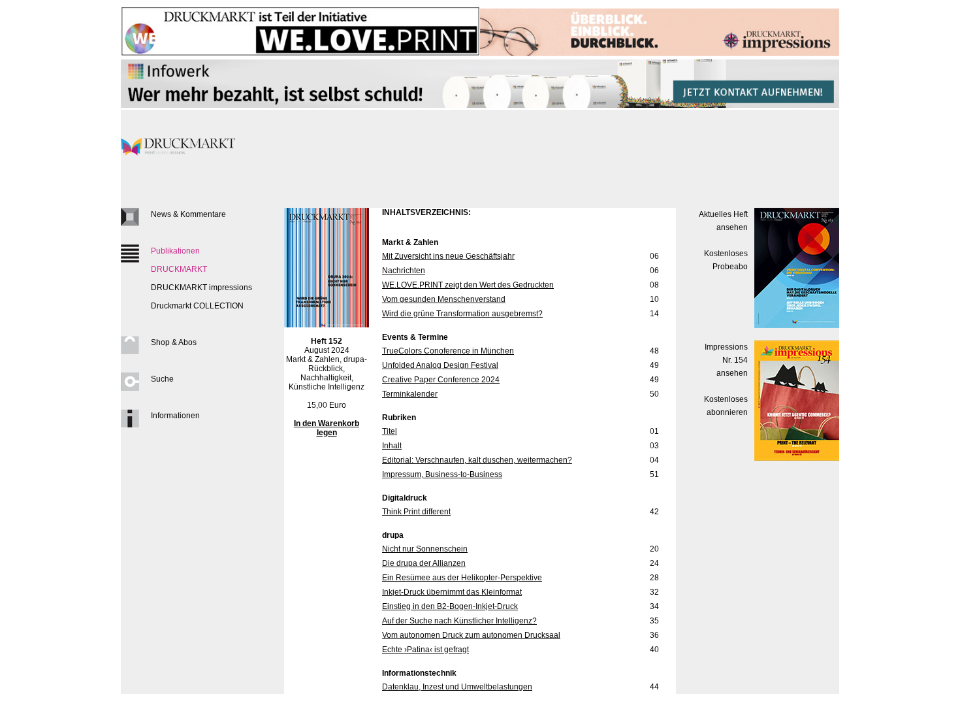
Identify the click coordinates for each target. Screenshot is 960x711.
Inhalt (392, 445)
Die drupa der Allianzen (424, 563)
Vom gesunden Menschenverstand (443, 299)
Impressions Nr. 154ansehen (726, 360)
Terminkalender (410, 394)
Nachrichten (403, 270)
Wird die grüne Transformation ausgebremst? (462, 313)
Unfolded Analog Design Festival (440, 365)
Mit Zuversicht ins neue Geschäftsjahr (448, 256)
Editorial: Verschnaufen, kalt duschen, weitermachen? (477, 460)
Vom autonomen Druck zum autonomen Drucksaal (471, 635)
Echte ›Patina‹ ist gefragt (425, 649)
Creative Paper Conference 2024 (441, 379)
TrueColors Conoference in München (448, 351)
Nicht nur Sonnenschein (425, 549)
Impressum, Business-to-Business (442, 474)
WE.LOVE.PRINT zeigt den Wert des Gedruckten (468, 284)
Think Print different (416, 511)
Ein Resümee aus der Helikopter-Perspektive (462, 577)
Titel (389, 431)
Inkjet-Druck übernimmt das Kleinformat (452, 592)
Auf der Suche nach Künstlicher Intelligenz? (459, 620)
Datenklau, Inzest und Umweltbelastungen (457, 686)
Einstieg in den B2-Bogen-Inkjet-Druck (450, 606)
